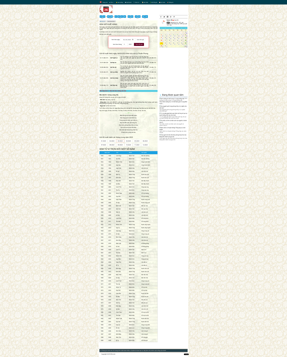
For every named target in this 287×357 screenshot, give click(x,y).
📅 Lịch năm (162, 2)
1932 (102, 162)
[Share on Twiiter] (164, 16)
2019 (109, 246)
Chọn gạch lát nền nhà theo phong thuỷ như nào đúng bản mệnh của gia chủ (173, 138)
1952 (102, 224)
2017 (109, 240)
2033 (109, 290)
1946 (102, 206)
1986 (102, 331)
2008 (109, 212)
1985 (102, 328)
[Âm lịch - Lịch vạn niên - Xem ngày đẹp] (106, 9)
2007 (109, 209)
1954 (102, 231)
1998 (109, 181)
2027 (109, 271)
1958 (102, 243)
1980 (102, 312)
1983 (102, 321)
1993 (109, 165)
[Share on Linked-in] (167, 16)
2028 (109, 274)
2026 (109, 268)
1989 (102, 340)
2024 (109, 262)
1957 (102, 240)
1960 (102, 249)
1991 (109, 159)
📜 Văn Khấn (145, 2)
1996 (109, 174)
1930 (102, 156)
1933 (102, 165)
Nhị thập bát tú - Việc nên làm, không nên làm (113, 91)
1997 (109, 177)
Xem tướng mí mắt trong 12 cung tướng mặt (173, 99)
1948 (102, 212)
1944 (102, 199)
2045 (109, 328)
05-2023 (136, 141)
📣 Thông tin (170, 2)
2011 (109, 221)
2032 (109, 287)
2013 (109, 228)
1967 (102, 271)
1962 (102, 256)
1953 (102, 228)
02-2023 (111, 141)
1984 (102, 325)
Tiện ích (137, 2)
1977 (102, 303)
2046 (109, 331)
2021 (109, 253)
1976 (102, 300)
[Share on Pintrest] (174, 16)
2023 (109, 259)
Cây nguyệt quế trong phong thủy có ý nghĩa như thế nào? (172, 110)
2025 (109, 265)
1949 (102, 215)
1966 (102, 268)
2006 (109, 206)
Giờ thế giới (154, 2)
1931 (102, 159)
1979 (102, 309)
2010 (109, 218)
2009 (109, 215)
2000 (109, 187)
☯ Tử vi (111, 2)
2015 (109, 234)
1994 (109, 168)
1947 (102, 209)
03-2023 (120, 141)
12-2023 (145, 145)
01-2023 (103, 141)
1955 (102, 234)
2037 (109, 303)
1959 (102, 246)
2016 (109, 237)
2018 (109, 243)
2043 (109, 321)
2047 (109, 334)
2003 (109, 196)
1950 (102, 218)
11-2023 (136, 145)
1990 (109, 156)
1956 (102, 237)
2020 (109, 249)
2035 (109, 296)
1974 (102, 293)
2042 (109, 318)
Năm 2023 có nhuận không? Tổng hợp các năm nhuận (172, 131)
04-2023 (128, 141)
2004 (109, 199)
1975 (102, 296)
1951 (102, 221)
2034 (109, 293)
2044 (109, 325)
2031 (109, 284)
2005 (109, 202)
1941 (102, 190)
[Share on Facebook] (160, 16)
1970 (102, 281)
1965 (102, 265)
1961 (102, 253)
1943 (102, 196)
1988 (102, 337)
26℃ (168, 22)
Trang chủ (105, 2)
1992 (109, 162)
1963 (102, 259)
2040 (109, 312)
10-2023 (128, 145)
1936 (102, 174)
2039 (109, 309)
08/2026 (173, 28)
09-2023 (120, 145)
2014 (109, 231)
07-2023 (103, 145)
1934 (102, 168)
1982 (102, 318)
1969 (102, 278)
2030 (109, 281)
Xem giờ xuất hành (111, 21)
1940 (102, 187)
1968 (102, 274)
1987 (102, 334)
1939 (102, 184)
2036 (109, 300)
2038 (109, 306)
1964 (102, 262)
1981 (102, 315)
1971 (102, 284)
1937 (102, 177)
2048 (109, 337)
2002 (109, 193)
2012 (109, 224)
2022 (109, 256)
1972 (102, 287)
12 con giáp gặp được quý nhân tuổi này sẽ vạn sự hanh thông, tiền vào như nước (172, 117)
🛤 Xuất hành (128, 2)
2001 (109, 190)
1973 (102, 290)
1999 (109, 184)
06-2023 (145, 141)
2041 (109, 315)
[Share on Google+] (170, 16)
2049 (109, 340)
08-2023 (111, 145)
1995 (109, 171)
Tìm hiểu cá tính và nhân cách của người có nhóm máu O (171, 124)
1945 (102, 202)
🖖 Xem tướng (119, 2)
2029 (109, 278)
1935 (102, 171)
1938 (102, 181)
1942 (102, 193)
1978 (102, 306)
